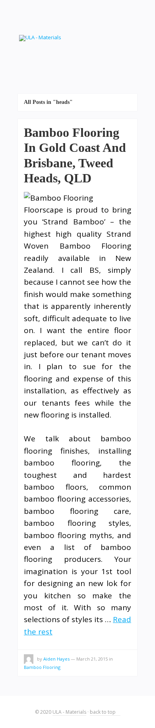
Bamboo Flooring (42, 667)
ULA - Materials (69, 712)
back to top (103, 712)
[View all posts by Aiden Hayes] (28, 660)
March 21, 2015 (92, 659)
